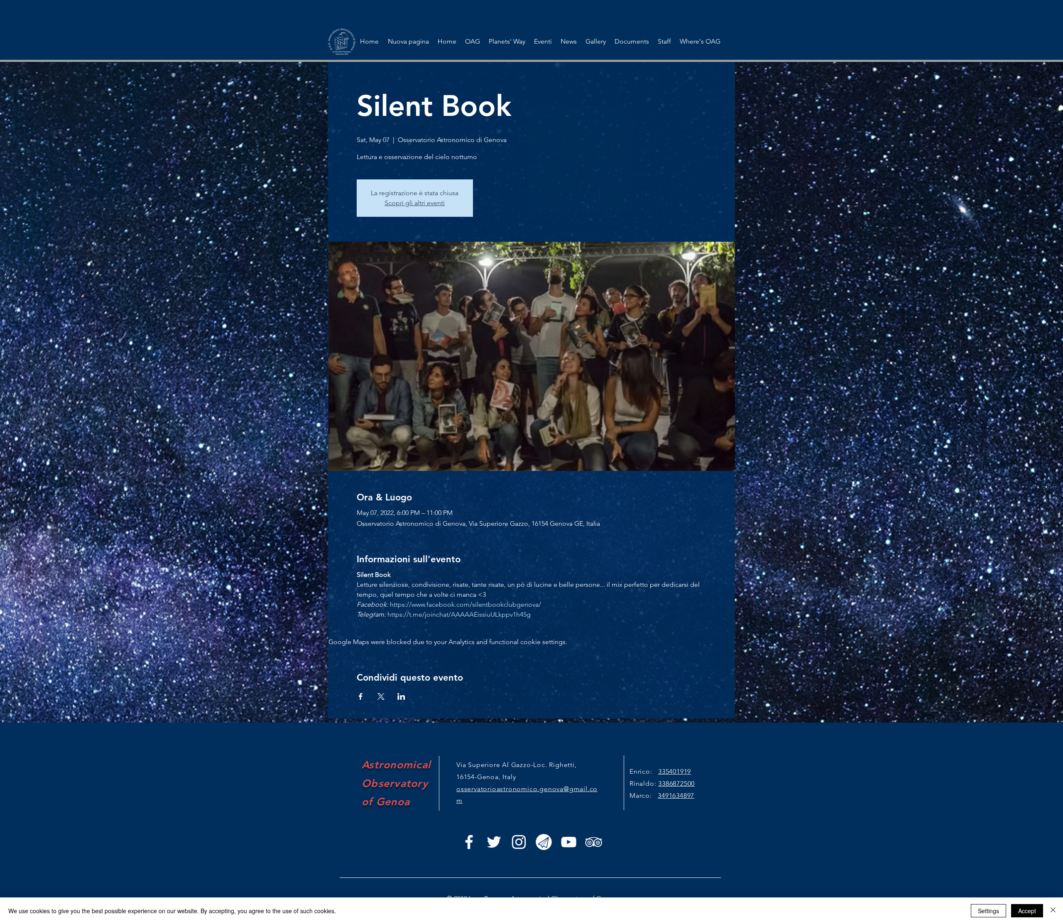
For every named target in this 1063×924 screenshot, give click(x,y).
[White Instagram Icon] (518, 842)
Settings (988, 911)
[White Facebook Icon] (469, 842)
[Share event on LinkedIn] (401, 696)
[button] (542, 42)
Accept (1027, 911)
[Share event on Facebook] (361, 696)
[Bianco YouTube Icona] (568, 842)
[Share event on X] (381, 696)
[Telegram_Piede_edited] (543, 842)
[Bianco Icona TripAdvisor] (593, 842)
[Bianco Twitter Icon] (494, 842)
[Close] (1053, 910)
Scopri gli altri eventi (415, 203)
